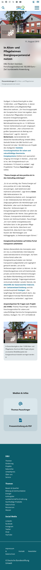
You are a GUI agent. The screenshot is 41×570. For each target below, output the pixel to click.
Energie (8, 494)
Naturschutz (10, 504)
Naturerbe (9, 469)
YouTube (8, 535)
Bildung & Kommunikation (15, 491)
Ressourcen (9, 507)
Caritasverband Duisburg (17, 287)
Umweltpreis (10, 472)
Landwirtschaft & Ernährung (16, 499)
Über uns (9, 474)
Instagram (9, 526)
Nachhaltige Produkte (13, 502)
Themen (8, 461)
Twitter (8, 529)
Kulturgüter (9, 496)
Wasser (8, 510)
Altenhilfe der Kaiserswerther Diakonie (19, 285)
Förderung (9, 463)
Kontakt (21, 551)
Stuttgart (21, 290)
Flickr (7, 532)
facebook (8, 524)
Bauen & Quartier (12, 488)
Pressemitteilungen (8, 81)
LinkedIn (8, 521)
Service (8, 477)
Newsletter (32, 551)
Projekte (8, 466)
